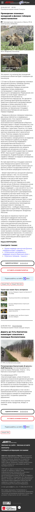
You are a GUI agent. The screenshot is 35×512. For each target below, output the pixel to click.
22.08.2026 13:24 (6, 326)
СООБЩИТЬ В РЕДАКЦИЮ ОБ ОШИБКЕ (14, 450)
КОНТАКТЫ (5, 448)
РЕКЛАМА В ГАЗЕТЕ (23, 445)
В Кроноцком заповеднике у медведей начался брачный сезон (16, 253)
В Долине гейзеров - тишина (15, 256)
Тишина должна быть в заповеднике (19, 298)
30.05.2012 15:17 (5, 7)
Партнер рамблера (17, 503)
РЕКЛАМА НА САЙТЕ (8, 445)
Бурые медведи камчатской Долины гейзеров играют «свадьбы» (17, 249)
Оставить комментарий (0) (17, 270)
